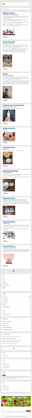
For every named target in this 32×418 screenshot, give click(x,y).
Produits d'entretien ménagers (6, 314)
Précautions (3, 280)
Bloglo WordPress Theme (22, 416)
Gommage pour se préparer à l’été (6, 321)
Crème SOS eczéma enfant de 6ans (9, 106)
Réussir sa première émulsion (6, 285)
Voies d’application (4, 282)
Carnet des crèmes (18, 105)
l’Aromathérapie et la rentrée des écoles (10, 14)
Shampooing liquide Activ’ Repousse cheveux (13, 341)
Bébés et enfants (5, 105)
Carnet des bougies (4, 299)
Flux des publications (6, 364)
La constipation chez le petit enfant (9, 247)
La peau (23, 105)
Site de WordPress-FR (6, 367)
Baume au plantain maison (5, 325)
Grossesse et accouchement (6, 307)
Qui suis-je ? (3, 277)
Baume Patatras (6, 149)
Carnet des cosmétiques (5, 301)
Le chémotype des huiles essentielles (7, 327)
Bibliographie (4, 287)
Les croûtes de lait (6, 223)
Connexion (4, 362)
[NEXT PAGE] (18, 271)
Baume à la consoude (5, 323)
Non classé (3, 312)
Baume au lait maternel (7, 172)
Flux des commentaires (6, 388)
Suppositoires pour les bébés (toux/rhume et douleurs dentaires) (15, 199)
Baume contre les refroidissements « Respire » (14, 336)
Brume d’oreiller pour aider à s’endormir (10, 338)
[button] (18, 271)
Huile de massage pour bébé (8, 75)
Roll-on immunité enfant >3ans (8, 43)
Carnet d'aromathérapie (11, 105)
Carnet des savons (4, 304)
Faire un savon (4, 279)
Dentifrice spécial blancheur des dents (7, 329)
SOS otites (5, 130)
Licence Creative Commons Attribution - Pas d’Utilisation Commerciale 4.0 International (15, 377)
